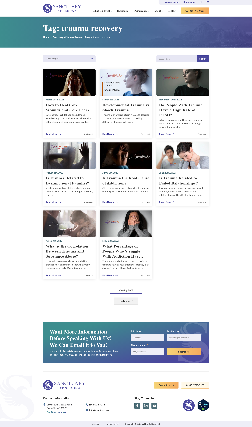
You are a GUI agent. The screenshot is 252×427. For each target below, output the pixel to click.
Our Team (173, 2)
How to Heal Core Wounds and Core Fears (67, 107)
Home (46, 37)
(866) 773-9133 (196, 10)
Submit (182, 351)
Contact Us (164, 385)
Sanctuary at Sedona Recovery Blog (71, 37)
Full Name (137, 331)
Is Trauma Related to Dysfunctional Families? (67, 180)
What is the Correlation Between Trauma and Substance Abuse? (67, 251)
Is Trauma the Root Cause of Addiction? (125, 180)
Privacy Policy (112, 424)
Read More (51, 134)
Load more (124, 301)
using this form (104, 354)
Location (190, 2)
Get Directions (54, 412)
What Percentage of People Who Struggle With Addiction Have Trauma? (121, 251)
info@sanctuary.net (99, 410)
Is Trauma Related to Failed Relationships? (178, 180)
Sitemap (95, 424)
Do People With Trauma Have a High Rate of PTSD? (181, 110)
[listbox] (69, 58)
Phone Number (139, 345)
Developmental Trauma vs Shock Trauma (125, 107)
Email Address (175, 331)
